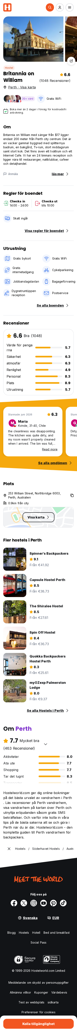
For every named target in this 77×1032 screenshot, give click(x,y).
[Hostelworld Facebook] (14, 903)
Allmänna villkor (20, 992)
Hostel (9, 67)
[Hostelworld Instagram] (33, 903)
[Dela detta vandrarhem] (71, 61)
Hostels (24, 932)
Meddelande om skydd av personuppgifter (38, 982)
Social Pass (38, 942)
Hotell (36, 932)
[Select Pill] (50, 7)
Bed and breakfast (57, 932)
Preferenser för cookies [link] (38, 1012)
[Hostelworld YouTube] (43, 903)
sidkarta (53, 1002)
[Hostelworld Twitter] (24, 903)
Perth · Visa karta (22, 87)
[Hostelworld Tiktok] (63, 903)
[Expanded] (9, 849)
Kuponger (41, 992)
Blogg (11, 932)
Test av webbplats (31, 1002)
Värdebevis (59, 992)
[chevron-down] (46, 744)
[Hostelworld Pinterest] (53, 903)
